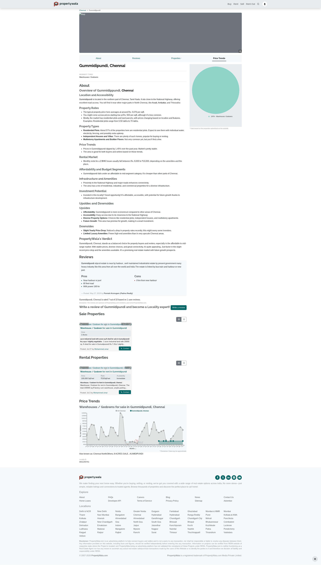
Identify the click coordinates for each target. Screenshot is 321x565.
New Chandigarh (104, 522)
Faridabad (174, 511)
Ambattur (162, 103)
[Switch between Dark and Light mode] (314, 559)
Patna (208, 529)
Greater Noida (139, 511)
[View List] (184, 319)
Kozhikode (210, 525)
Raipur (100, 532)
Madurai (101, 529)
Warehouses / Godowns (88, 77)
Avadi (154, 103)
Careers (140, 497)
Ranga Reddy (194, 515)
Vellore (82, 536)
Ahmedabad (120, 518)
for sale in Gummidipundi (103, 328)
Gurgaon (155, 511)
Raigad (82, 532)
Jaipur (136, 525)
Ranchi (136, 532)
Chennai (82, 10)
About (98, 58)
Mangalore (120, 529)
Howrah (100, 518)
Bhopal (191, 522)
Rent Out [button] (250, 4)
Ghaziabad (192, 511)
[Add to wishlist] (105, 324)
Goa (117, 522)
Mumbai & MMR (213, 511)
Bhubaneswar (212, 522)
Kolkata (82, 518)
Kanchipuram (175, 525)
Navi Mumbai (103, 515)
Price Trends (219, 58)
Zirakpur (83, 522)
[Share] (129, 324)
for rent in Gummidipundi (103, 371)
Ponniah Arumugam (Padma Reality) (118, 293)
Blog (168, 497)
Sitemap (198, 501)
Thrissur (173, 532)
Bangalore (120, 515)
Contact (126, 348)
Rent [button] (235, 4)
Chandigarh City (195, 518)
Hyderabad (156, 515)
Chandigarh (175, 518)
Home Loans (85, 501)
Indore (118, 525)
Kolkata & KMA (230, 515)
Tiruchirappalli (194, 532)
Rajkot (118, 532)
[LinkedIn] (228, 477)
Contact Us (229, 497)
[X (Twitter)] (223, 477)
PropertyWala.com (99, 555)
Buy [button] (229, 4)
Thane (82, 515)
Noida (118, 511)
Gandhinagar (157, 518)
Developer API (114, 501)
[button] (258, 4)
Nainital (173, 529)
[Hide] (81, 324)
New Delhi (102, 511)
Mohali (209, 518)
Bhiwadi (173, 522)
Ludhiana (83, 529)
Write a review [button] (178, 307)
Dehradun (83, 525)
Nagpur (154, 529)
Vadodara (228, 532)
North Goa (138, 522)
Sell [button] (242, 4)
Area (83, 332)
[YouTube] (239, 477)
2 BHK (103, 161)
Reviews (136, 58)
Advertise (228, 501)
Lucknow (228, 525)
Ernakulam (102, 525)
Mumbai (227, 511)
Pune (208, 515)
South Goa (156, 522)
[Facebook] (217, 477)
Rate (103, 376)
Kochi (190, 525)
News (197, 497)
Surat (153, 532)
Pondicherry (229, 529)
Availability (121, 376)
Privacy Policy (172, 501)
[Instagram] (234, 477)
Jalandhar (155, 525)
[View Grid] (178, 319)
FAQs (110, 497)
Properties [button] (175, 58)
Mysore (136, 529)
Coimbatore (229, 522)
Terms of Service (144, 501)
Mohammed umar (101, 349)
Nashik (191, 529)
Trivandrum (211, 532)
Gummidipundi (85, 99)
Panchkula (228, 518)
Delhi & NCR (85, 511)
